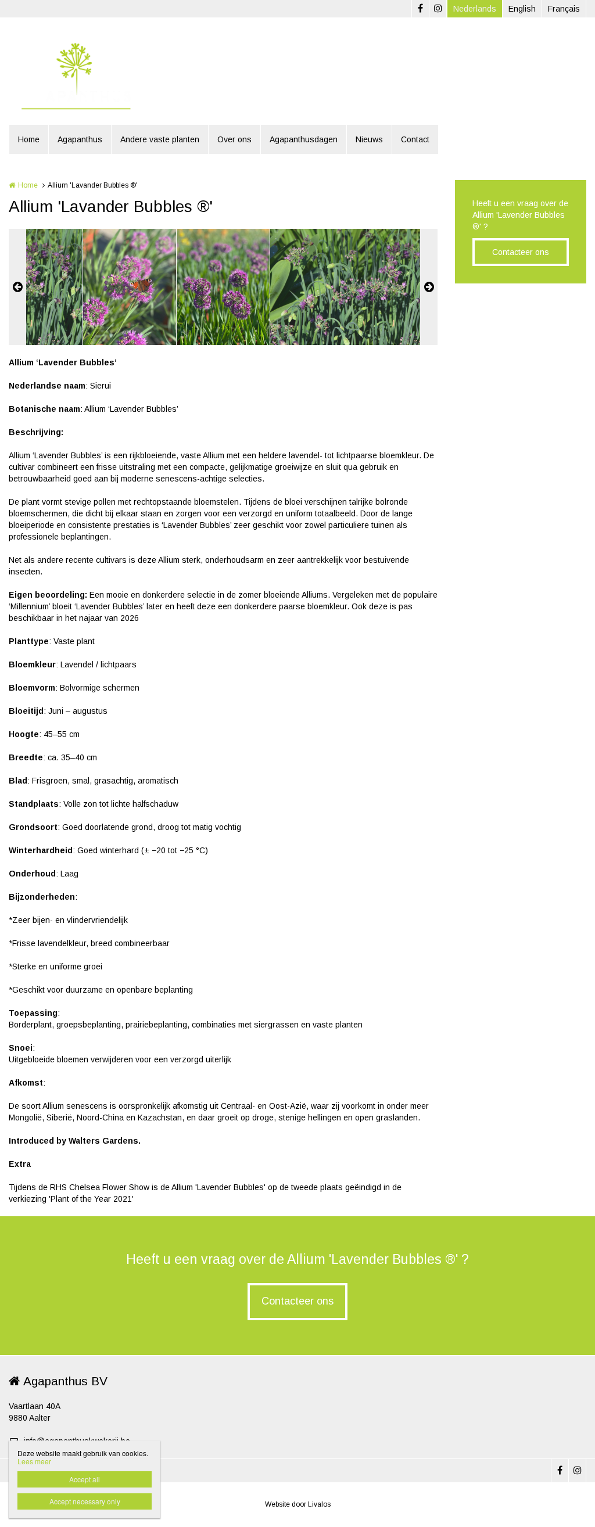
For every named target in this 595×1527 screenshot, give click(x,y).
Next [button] (429, 287)
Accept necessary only (84, 1501)
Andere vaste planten (159, 139)
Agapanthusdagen (304, 139)
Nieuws (369, 139)
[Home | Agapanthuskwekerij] (92, 75)
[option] (223, 287)
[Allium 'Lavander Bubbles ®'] (129, 287)
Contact (415, 139)
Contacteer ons (520, 252)
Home (29, 139)
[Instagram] (437, 8)
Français (564, 8)
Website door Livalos (298, 1504)
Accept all (84, 1479)
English (522, 8)
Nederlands (474, 8)
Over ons (234, 139)
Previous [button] (17, 287)
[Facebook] (420, 8)
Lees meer (34, 1461)
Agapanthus (80, 139)
